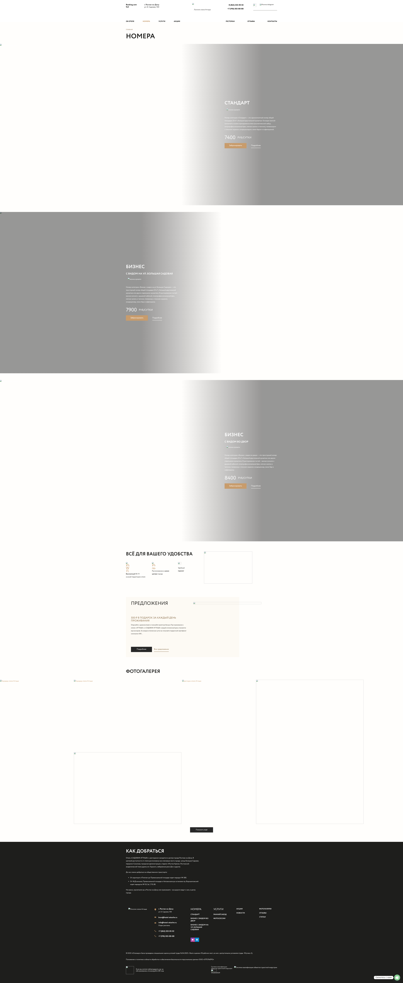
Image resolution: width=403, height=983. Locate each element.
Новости (240, 913)
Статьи (262, 917)
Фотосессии (219, 918)
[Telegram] (197, 940)
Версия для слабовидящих (261, 9)
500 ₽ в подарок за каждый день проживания (153, 619)
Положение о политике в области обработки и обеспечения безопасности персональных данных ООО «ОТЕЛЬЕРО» (170, 959)
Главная (129, 30)
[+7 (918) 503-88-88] (156, 936)
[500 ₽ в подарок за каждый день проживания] (227, 603)
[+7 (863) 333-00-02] (156, 931)
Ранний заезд (220, 914)
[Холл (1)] (329, 752)
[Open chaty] (397, 977)
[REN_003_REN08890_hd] (127, 715)
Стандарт (237, 103)
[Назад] (123, 627)
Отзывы (262, 913)
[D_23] (218, 752)
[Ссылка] (201, 13)
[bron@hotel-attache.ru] (156, 917)
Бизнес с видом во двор (199, 919)
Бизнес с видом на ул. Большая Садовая (199, 927)
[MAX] (193, 940)
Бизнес (135, 266)
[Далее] (280, 627)
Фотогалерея (265, 909)
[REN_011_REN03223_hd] (36, 752)
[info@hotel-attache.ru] (156, 923)
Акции (239, 909)
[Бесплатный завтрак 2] (127, 788)
